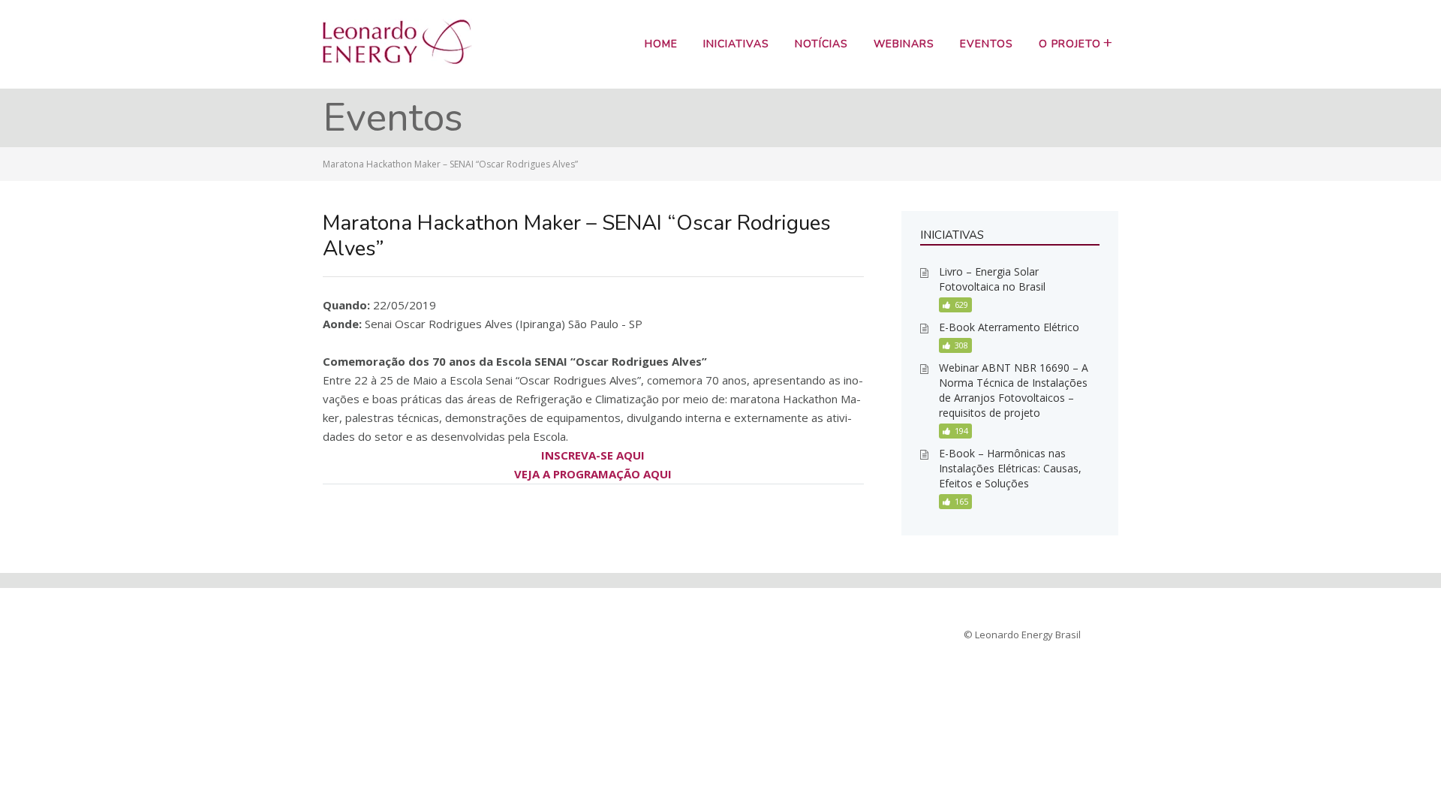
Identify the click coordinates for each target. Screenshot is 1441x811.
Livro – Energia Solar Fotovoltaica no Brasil (992, 279)
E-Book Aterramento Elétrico (1009, 327)
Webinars (904, 44)
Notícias (821, 44)
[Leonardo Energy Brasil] (397, 60)
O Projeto (1070, 44)
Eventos (986, 44)
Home (661, 44)
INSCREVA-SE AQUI (593, 455)
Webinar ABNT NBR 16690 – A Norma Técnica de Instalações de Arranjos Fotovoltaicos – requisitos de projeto (1013, 390)
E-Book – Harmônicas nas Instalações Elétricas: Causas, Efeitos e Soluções (1010, 468)
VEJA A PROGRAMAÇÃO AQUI (593, 473)
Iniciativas (736, 44)
